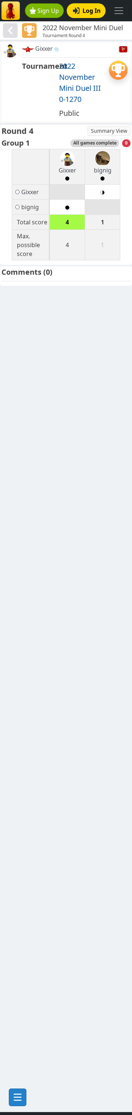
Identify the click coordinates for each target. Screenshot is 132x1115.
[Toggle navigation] (119, 10)
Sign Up (48, 11)
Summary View (109, 130)
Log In (91, 11)
